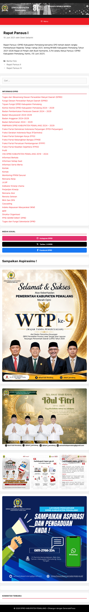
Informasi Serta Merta (12, 165)
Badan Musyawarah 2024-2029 (17, 115)
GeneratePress (69, 608)
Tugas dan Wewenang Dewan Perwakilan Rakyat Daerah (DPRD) (32, 97)
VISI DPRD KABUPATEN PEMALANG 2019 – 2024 (25, 154)
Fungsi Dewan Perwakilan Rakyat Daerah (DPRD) (25, 101)
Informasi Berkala (10, 157)
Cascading (7, 204)
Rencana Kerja (9, 179)
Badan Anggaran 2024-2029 (15, 118)
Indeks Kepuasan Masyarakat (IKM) (18, 207)
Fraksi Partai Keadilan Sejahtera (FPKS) (20, 147)
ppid (4, 211)
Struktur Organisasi (11, 214)
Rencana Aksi (8, 193)
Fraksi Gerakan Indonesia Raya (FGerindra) (22, 132)
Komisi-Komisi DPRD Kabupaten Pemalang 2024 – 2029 (28, 108)
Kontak (5, 168)
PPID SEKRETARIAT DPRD (14, 218)
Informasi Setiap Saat (12, 161)
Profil (4, 150)
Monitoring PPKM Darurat (14, 175)
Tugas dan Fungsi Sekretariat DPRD (18, 221)
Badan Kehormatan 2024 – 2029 (17, 122)
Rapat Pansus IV (14, 68)
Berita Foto (12, 61)
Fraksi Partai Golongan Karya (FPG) (18, 136)
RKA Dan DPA (8, 200)
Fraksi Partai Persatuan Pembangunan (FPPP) (23, 143)
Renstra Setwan (9, 196)
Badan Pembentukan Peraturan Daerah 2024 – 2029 (26, 111)
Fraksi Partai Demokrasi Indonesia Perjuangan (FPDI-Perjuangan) (32, 129)
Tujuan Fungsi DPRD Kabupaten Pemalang (22, 104)
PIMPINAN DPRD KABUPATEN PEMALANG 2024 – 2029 (28, 125)
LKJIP (4, 182)
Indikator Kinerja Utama (13, 186)
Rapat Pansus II (14, 64)
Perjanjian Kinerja (10, 189)
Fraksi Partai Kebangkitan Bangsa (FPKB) (21, 140)
